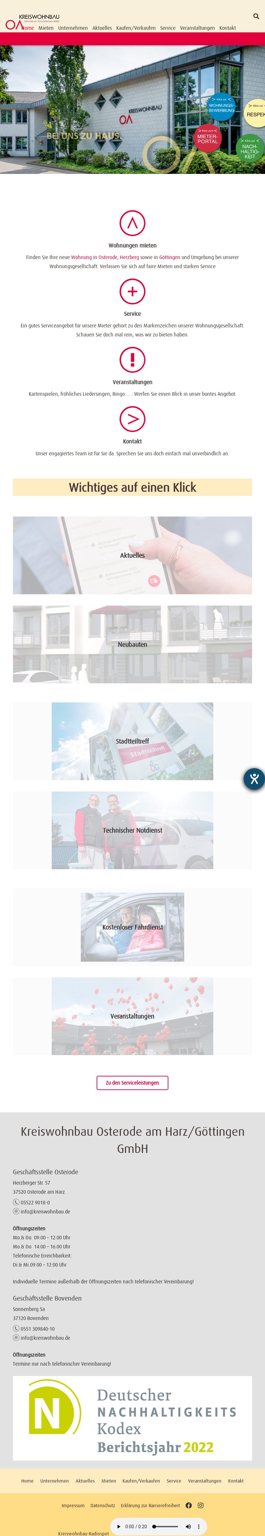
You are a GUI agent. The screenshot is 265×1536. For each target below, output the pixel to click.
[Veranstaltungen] (132, 360)
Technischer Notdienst (132, 830)
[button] (256, 16)
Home (27, 1481)
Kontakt (132, 441)
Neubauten (132, 644)
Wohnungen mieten (133, 245)
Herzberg (129, 257)
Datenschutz (102, 1505)
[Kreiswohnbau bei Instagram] (200, 1505)
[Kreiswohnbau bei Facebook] (189, 1505)
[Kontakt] (132, 419)
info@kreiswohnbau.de (45, 1211)
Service (132, 314)
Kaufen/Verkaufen (141, 1481)
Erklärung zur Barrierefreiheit (150, 1505)
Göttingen (169, 257)
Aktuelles (132, 555)
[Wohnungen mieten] (132, 223)
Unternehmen (54, 1481)
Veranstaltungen (133, 382)
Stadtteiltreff (132, 741)
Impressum (73, 1505)
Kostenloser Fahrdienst (132, 927)
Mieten (108, 1481)
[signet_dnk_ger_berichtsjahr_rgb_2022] (132, 1418)
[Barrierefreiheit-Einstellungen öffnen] (254, 779)
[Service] (132, 291)
